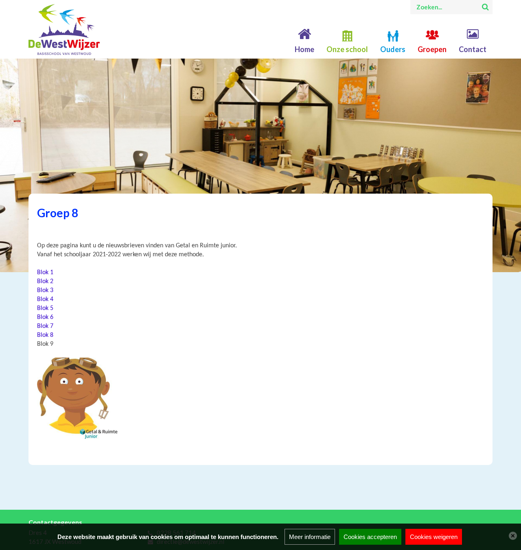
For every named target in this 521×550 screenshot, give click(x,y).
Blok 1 (45, 272)
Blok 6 (45, 317)
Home (304, 49)
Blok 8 (45, 335)
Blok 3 (45, 290)
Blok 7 (45, 326)
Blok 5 (45, 308)
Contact (472, 49)
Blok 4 (45, 299)
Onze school (347, 49)
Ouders (392, 49)
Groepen (432, 49)
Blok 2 (45, 281)
